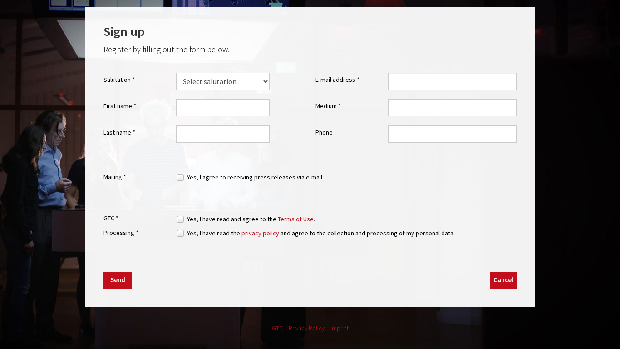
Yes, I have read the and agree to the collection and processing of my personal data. (321, 233)
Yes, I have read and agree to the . (251, 219)
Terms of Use (296, 219)
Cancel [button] (503, 279)
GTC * (110, 218)
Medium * (328, 106)
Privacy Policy (307, 328)
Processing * (120, 233)
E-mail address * (337, 79)
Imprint (339, 328)
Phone (324, 132)
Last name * (119, 132)
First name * (119, 106)
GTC (277, 328)
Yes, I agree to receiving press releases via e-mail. (255, 177)
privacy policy (260, 233)
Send (117, 279)
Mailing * (114, 177)
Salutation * (119, 79)
